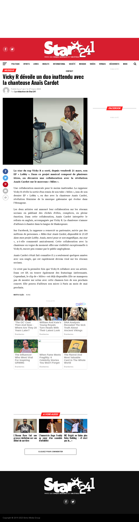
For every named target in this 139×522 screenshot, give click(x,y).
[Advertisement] (69, 19)
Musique (82, 63)
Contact (69, 71)
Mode (125, 63)
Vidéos (92, 63)
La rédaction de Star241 (25, 92)
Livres (36, 63)
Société (72, 63)
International (59, 63)
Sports (26, 63)
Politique (15, 63)
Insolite (45, 63)
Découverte (114, 63)
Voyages (102, 63)
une (28, 295)
